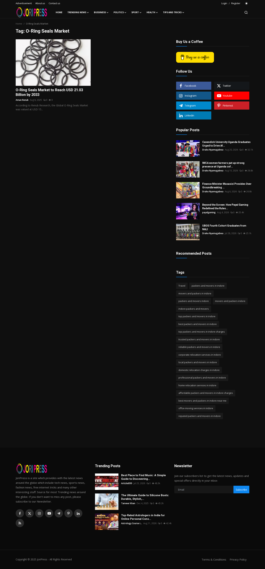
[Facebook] (20, 513)
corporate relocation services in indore (199, 354)
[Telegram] (59, 513)
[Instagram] (39, 513)
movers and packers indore (230, 301)
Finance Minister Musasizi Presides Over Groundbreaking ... (226, 185)
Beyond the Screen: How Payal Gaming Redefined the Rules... (225, 206)
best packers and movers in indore (197, 324)
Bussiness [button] (100, 12)
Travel (181, 285)
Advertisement (24, 3)
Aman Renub (22, 99)
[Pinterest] (68, 513)
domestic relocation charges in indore (199, 370)
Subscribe (241, 489)
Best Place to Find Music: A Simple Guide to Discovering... (143, 477)
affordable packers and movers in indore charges (205, 393)
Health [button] (151, 12)
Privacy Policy (238, 559)
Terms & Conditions (214, 559)
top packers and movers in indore (196, 316)
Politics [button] (119, 12)
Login (224, 3)
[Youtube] (49, 513)
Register (235, 3)
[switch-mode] (246, 3)
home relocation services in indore (197, 385)
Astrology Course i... (131, 523)
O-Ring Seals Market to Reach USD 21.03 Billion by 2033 (49, 92)
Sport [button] (135, 12)
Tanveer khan (128, 503)
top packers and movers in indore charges (201, 331)
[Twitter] (29, 513)
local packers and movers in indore (197, 362)
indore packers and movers (193, 308)
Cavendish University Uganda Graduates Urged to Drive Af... (226, 144)
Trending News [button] (76, 12)
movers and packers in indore (194, 293)
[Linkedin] (78, 513)
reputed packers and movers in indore (199, 416)
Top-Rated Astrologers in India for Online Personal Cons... (143, 517)
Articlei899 (126, 483)
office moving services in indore (195, 408)
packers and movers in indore (208, 285)
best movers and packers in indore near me (202, 400)
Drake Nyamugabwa (212, 149)
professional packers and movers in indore (202, 377)
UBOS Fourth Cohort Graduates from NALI (224, 227)
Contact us (54, 3)
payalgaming (209, 212)
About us (40, 3)
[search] (246, 12)
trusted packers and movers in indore (199, 339)
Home (59, 12)
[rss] (20, 523)
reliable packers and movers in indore (199, 347)
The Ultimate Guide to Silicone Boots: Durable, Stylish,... (145, 497)
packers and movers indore (193, 301)
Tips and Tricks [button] (172, 12)
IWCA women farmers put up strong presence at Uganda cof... (223, 164)
